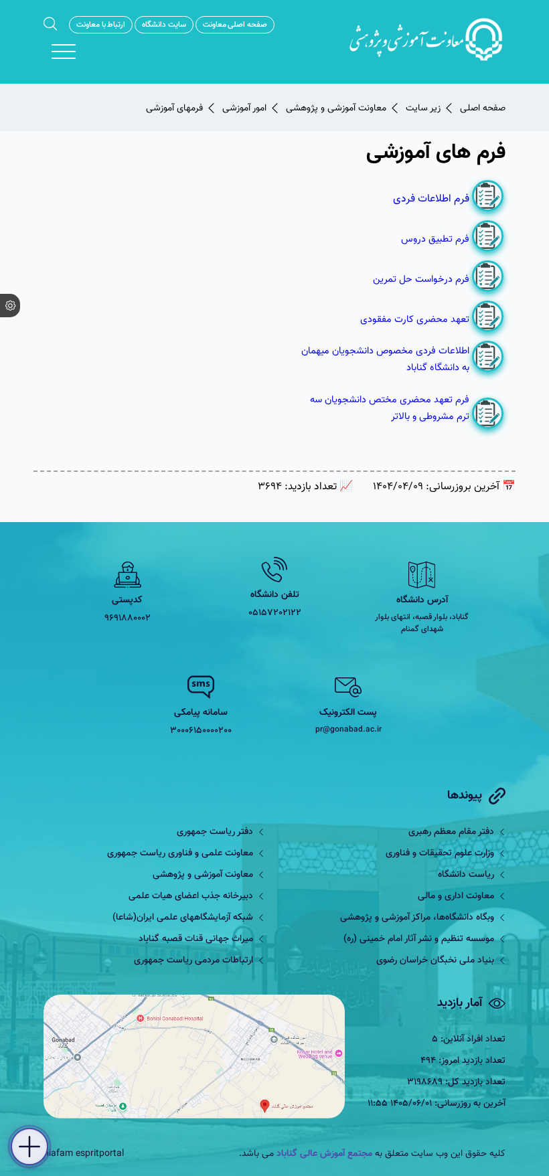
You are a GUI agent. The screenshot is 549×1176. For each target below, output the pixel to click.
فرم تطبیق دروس (435, 239)
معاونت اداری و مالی (456, 896)
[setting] (10, 305)
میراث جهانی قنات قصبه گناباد (196, 939)
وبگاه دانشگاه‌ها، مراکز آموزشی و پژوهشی (417, 917)
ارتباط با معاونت (100, 25)
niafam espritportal (84, 1154)
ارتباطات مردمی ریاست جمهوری (193, 960)
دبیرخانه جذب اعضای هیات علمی (191, 896)
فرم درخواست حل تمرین (421, 279)
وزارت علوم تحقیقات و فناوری (440, 853)
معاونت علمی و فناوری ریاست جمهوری (180, 853)
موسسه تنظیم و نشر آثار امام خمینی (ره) (418, 939)
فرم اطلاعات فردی (429, 199)
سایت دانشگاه (164, 25)
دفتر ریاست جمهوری (215, 832)
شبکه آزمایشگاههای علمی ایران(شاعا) (182, 917)
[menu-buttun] (64, 51)
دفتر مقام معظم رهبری (451, 832)
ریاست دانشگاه (466, 874)
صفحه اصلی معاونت (235, 25)
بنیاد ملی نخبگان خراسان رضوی (435, 960)
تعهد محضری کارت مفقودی (414, 319)
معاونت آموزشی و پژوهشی (203, 874)
